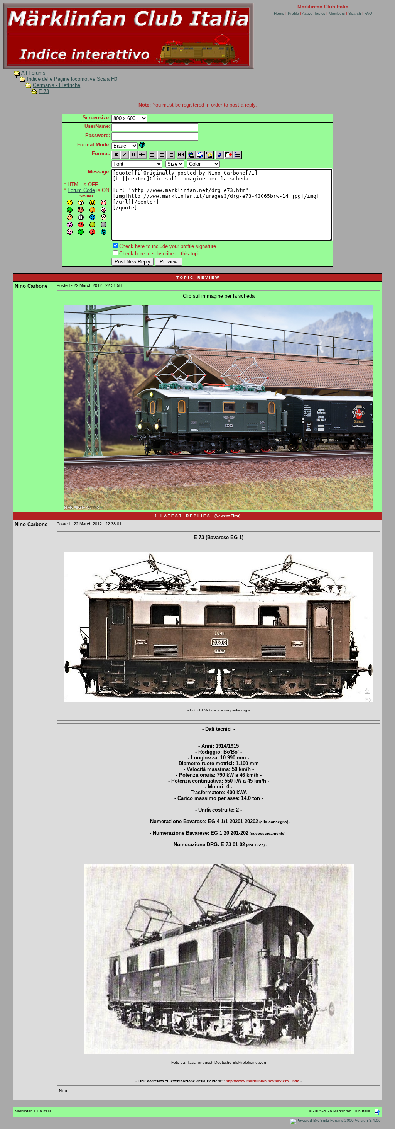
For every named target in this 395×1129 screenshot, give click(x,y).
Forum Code (81, 190)
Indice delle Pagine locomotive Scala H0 (72, 79)
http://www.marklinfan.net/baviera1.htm (262, 1081)
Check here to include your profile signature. (168, 246)
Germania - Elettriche (56, 85)
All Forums (33, 73)
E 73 (44, 91)
